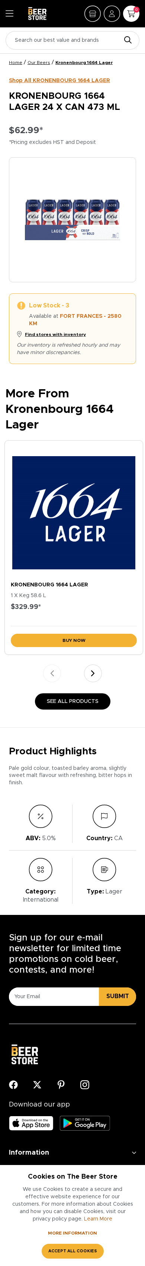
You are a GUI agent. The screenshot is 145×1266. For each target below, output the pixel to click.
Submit (117, 996)
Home (15, 62)
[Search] (126, 40)
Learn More (98, 1219)
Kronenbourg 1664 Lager (84, 62)
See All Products (73, 701)
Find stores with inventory (55, 334)
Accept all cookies (72, 1251)
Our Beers (39, 62)
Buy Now (74, 640)
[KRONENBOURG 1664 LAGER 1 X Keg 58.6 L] (74, 509)
